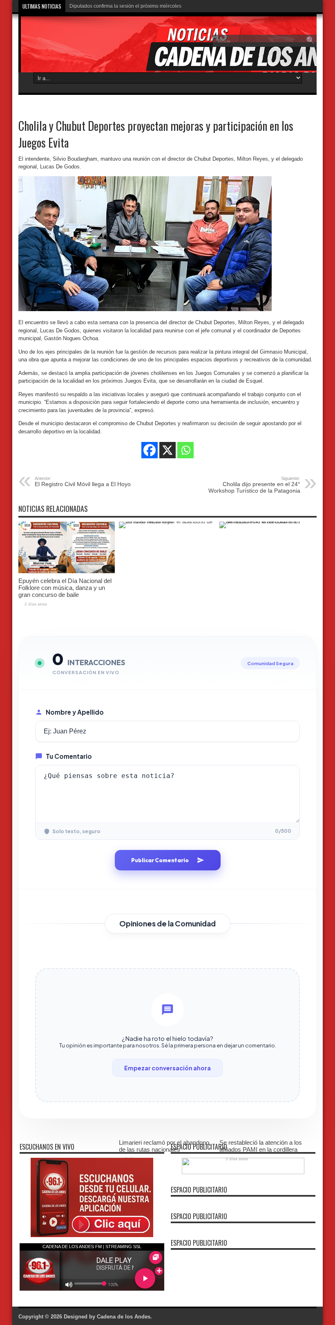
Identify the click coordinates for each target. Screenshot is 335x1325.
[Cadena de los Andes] (78, 46)
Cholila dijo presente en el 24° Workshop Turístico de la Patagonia (254, 485)
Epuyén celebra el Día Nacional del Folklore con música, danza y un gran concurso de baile (65, 587)
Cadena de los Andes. (124, 1317)
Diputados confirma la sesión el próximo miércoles (125, 6)
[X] (167, 450)
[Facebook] (149, 450)
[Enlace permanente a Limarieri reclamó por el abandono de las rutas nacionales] (167, 521)
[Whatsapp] (185, 450)
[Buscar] (310, 41)
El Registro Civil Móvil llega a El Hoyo (83, 481)
